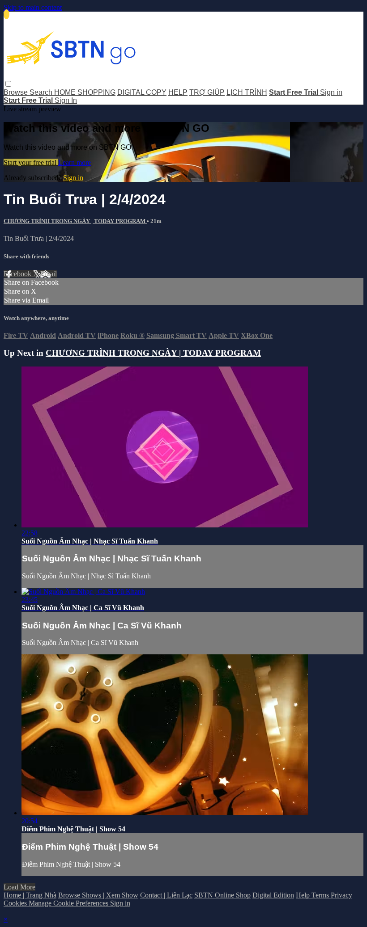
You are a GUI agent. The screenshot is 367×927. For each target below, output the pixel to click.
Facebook (18, 274)
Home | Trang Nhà (30, 895)
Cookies (16, 903)
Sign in (331, 92)
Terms (321, 895)
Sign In (66, 100)
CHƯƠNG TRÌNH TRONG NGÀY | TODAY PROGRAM (75, 221)
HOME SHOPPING (84, 92)
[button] (8, 84)
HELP (178, 92)
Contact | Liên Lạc (166, 895)
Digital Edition (273, 895)
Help (304, 895)
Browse (17, 92)
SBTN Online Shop (222, 895)
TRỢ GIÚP (207, 92)
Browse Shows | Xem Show (98, 895)
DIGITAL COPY (141, 92)
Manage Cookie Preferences (69, 903)
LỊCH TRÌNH (246, 92)
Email (48, 274)
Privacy (341, 895)
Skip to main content (33, 7)
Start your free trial (31, 162)
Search (42, 92)
